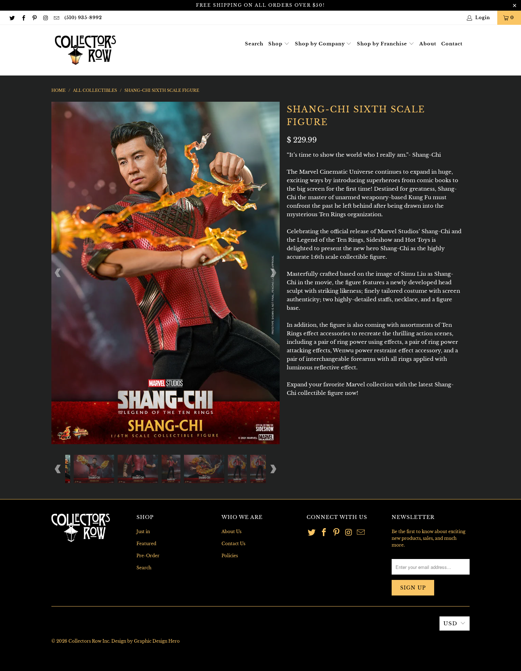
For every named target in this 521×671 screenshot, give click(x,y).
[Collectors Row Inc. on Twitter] (12, 17)
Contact (452, 44)
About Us (231, 531)
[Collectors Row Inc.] (85, 50)
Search (254, 44)
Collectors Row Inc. (89, 641)
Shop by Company (320, 44)
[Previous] (58, 273)
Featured (146, 543)
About (427, 44)
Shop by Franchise (383, 44)
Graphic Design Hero (157, 641)
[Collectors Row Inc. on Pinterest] (34, 17)
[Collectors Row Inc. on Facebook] (23, 17)
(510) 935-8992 (83, 17)
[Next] (273, 273)
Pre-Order (147, 555)
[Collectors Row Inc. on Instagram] (45, 17)
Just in (143, 531)
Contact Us (233, 543)
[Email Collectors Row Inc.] (56, 17)
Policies (230, 555)
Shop (276, 44)
